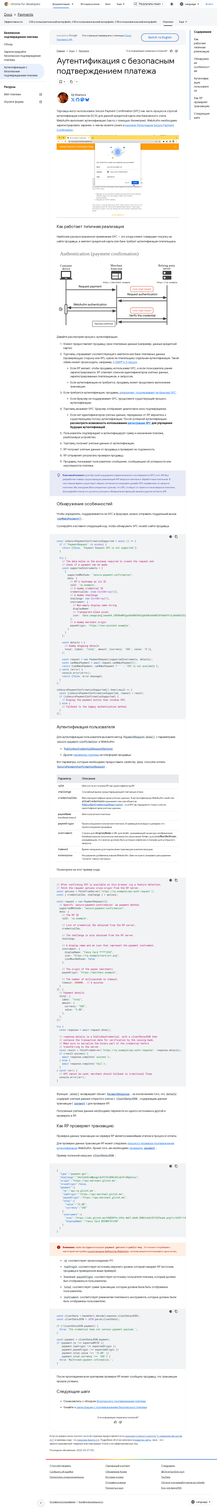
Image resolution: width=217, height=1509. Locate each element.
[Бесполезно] (176, 51)
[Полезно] (171, 51)
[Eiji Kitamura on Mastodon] (82, 101)
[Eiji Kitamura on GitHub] (78, 101)
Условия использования (62, 1502)
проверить (142, 1148)
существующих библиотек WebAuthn (108, 1251)
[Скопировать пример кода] (176, 536)
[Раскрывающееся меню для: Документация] (74, 4)
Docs (8, 15)
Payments (25, 15)
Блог (108, 4)
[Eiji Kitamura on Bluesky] (87, 101)
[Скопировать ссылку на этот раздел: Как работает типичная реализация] (127, 227)
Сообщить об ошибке (61, 1471)
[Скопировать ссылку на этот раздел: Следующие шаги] (93, 1392)
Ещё (119, 4)
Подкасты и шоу (114, 1487)
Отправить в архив (115, 1482)
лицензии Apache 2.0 (88, 1440)
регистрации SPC (139, 423)
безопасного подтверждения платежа (121, 1401)
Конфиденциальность (91, 1502)
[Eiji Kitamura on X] (73, 101)
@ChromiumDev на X (172, 1471)
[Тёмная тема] (170, 536)
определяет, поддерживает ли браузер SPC (147, 392)
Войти (209, 4)
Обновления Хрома (116, 1471)
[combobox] (149, 4)
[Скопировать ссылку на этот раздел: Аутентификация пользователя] (118, 727)
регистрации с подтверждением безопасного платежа (112, 1407)
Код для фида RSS (171, 1487)
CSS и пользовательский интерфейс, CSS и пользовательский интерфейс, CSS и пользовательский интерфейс (93, 21)
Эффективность (13, 21)
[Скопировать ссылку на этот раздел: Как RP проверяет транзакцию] (117, 1126)
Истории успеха (90, 4)
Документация (61, 4)
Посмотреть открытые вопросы (67, 1477)
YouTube (165, 1477)
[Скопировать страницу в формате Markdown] (71, 82)
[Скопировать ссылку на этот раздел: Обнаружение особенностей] (115, 504)
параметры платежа (86, 755)
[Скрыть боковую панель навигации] (40, 1503)
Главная (61, 51)
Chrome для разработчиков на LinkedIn (183, 1482)
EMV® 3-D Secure (126, 362)
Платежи (168, 21)
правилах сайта (142, 1440)
